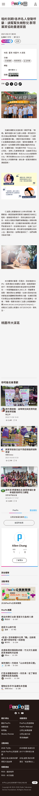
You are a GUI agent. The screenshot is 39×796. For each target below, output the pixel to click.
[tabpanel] (19, 517)
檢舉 (17, 41)
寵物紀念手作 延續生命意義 (14, 685)
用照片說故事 (6, 761)
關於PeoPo (5, 723)
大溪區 (22, 53)
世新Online (9, 455)
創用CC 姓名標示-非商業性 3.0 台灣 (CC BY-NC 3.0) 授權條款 (14, 74)
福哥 (6, 630)
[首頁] (19, 4)
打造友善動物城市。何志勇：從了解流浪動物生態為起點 (19, 674)
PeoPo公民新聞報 (27, 723)
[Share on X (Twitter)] (11, 84)
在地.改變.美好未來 (27, 758)
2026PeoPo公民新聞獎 (11, 603)
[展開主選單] (3, 4)
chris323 (8, 678)
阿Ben (7, 655)
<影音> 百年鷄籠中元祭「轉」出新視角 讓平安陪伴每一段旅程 (18, 638)
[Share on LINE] (15, 84)
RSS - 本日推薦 (7, 775)
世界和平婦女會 (11, 495)
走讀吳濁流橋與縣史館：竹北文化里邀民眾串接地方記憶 (19, 651)
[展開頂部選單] (35, 4)
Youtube (22, 713)
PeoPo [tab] (15, 510)
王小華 (7, 665)
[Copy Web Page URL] (20, 84)
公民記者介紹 (25, 734)
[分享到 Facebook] (7, 84)
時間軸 (4, 730)
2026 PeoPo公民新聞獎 (9, 753)
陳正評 (7, 415)
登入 (26, 517)
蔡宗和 (7, 642)
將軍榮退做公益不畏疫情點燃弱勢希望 (21, 450)
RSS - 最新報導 (7, 771)
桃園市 (16, 53)
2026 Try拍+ (6, 748)
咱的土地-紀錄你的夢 (9, 758)
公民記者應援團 (26, 730)
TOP (34, 783)
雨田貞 (7, 619)
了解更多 (19, 560)
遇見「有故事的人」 (27, 761)
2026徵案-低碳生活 (27, 748)
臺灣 (10, 53)
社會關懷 (8, 61)
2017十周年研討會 (27, 751)
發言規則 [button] (33, 510)
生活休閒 (27, 61)
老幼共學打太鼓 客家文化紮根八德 (17, 616)
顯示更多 (11, 70)
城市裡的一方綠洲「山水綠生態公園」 (19, 662)
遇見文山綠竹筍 (8, 626)
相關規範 (4, 726)
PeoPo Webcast (26, 726)
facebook (16, 713)
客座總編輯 (24, 737)
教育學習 (17, 61)
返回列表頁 (19, 523)
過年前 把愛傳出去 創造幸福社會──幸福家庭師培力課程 (20, 491)
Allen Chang (19, 545)
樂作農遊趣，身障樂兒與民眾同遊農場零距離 (21, 410)
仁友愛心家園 (20, 133)
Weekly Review (7, 734)
